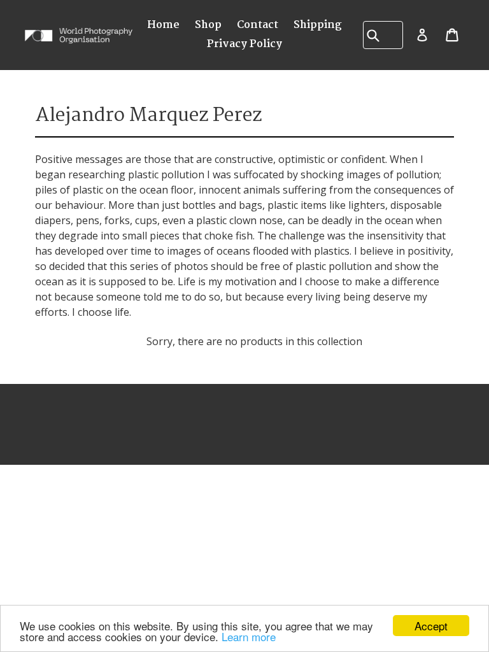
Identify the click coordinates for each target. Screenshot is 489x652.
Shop (208, 25)
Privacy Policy (244, 44)
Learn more (249, 636)
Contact (257, 25)
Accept (431, 626)
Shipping (318, 25)
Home (163, 25)
